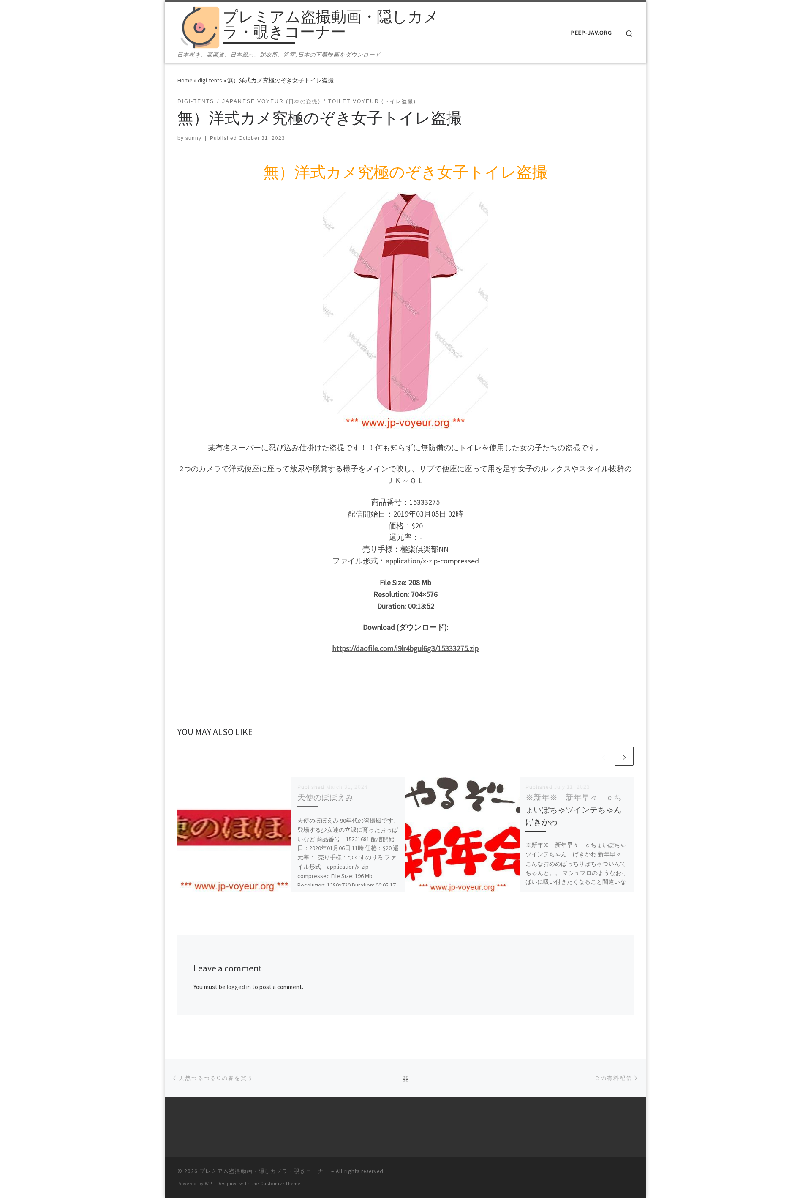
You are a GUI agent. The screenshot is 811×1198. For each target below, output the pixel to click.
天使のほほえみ (325, 797)
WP (208, 1184)
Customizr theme (280, 1184)
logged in (239, 987)
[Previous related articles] (603, 756)
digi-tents (210, 80)
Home (185, 80)
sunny (193, 138)
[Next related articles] (624, 756)
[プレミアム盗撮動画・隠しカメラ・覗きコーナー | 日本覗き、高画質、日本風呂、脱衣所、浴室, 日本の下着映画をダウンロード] (198, 26)
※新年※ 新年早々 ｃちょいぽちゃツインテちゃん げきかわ (577, 809)
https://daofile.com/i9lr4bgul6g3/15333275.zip (405, 648)
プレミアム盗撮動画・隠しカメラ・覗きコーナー (264, 1171)
